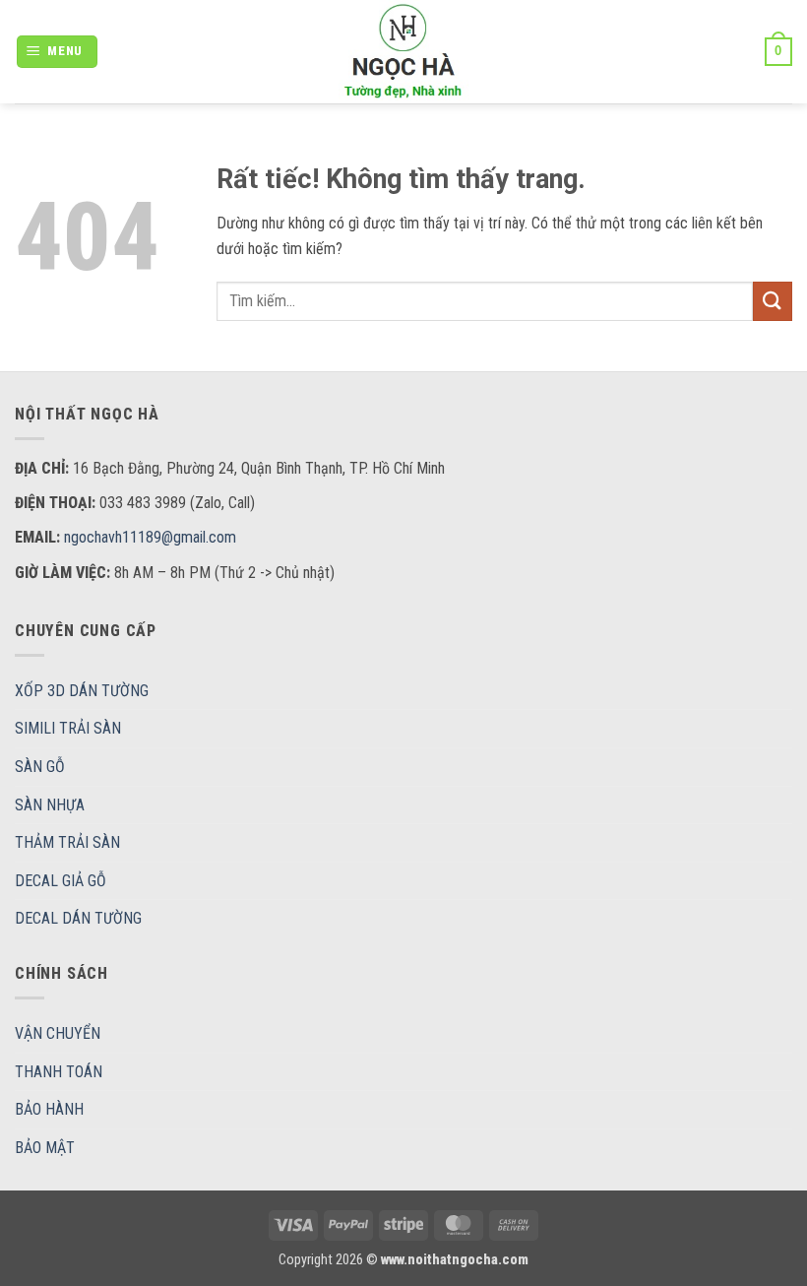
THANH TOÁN (58, 1071)
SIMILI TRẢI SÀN (68, 728)
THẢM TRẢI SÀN (67, 842)
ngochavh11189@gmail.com (150, 537)
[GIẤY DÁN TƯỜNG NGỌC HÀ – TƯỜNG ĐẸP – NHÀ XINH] (403, 51)
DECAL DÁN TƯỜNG (78, 918)
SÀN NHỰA (50, 805)
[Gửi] (772, 301)
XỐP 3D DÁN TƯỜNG (82, 690)
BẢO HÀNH (49, 1109)
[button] (57, 51)
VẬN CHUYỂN (57, 1033)
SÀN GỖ (40, 766)
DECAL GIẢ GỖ (60, 880)
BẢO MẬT (45, 1147)
